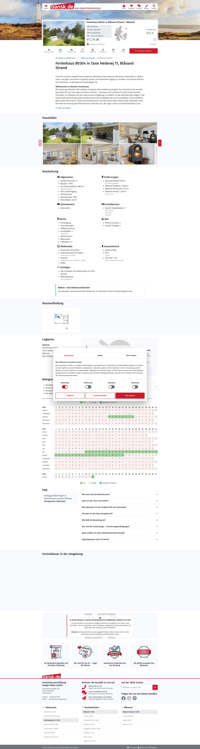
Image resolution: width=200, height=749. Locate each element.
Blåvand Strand (87, 58)
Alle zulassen (130, 395)
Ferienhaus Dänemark (65, 58)
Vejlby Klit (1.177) (89, 741)
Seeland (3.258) (49, 733)
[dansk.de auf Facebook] (123, 698)
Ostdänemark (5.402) (51, 724)
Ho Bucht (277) (128, 716)
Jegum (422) (127, 720)
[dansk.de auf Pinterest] (134, 698)
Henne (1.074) (88, 716)
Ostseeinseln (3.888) (51, 728)
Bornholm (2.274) (50, 712)
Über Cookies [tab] (131, 355)
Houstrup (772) (89, 724)
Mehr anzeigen (64, 108)
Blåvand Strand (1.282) (131, 712)
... (78, 58)
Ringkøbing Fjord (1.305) (92, 728)
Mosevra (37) (127, 724)
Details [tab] (100, 355)
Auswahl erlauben (100, 395)
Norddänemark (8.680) (52, 716)
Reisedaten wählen (144, 51)
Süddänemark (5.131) (51, 737)
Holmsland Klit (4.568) (91, 720)
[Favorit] (155, 40)
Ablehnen (70, 395)
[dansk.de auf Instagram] (129, 698)
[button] (46, 6)
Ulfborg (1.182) (89, 733)
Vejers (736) (88, 737)
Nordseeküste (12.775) (52, 720)
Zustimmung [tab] (68, 355)
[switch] (88, 387)
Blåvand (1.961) (89, 712)
